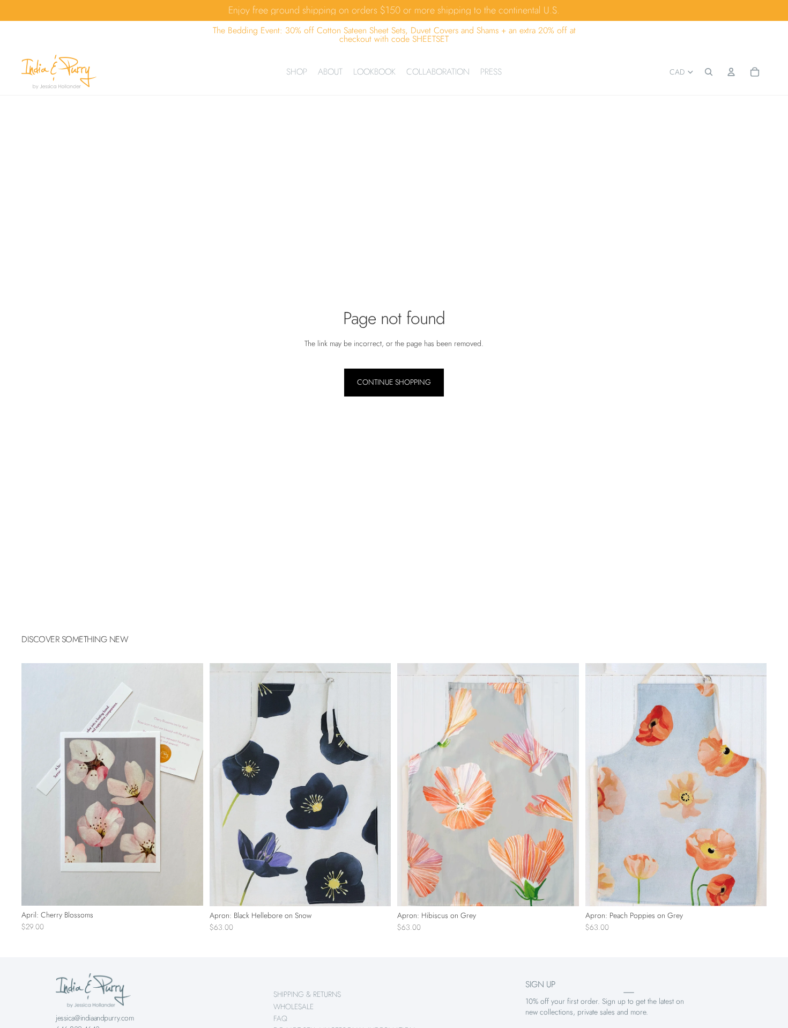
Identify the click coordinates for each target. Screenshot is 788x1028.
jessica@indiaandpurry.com (95, 1017)
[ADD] (186, 889)
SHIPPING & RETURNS (307, 994)
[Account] (731, 72)
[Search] (708, 72)
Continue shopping (394, 382)
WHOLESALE (293, 1006)
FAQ (280, 1018)
